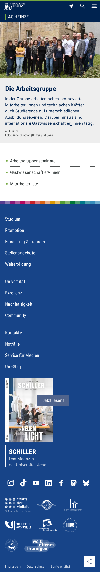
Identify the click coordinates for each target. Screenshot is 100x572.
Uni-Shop (14, 366)
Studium (13, 219)
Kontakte (13, 332)
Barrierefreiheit (61, 566)
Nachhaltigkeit (18, 304)
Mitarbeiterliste (24, 183)
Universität (15, 281)
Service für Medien (22, 355)
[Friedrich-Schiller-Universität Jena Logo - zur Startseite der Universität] (14, 6)
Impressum (13, 566)
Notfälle (12, 344)
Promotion (14, 230)
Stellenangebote (20, 252)
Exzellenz (13, 292)
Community (15, 315)
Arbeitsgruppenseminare (33, 160)
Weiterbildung (18, 264)
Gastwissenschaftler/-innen (35, 172)
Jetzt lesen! (53, 400)
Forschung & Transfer (25, 241)
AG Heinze (18, 16)
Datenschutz (35, 566)
